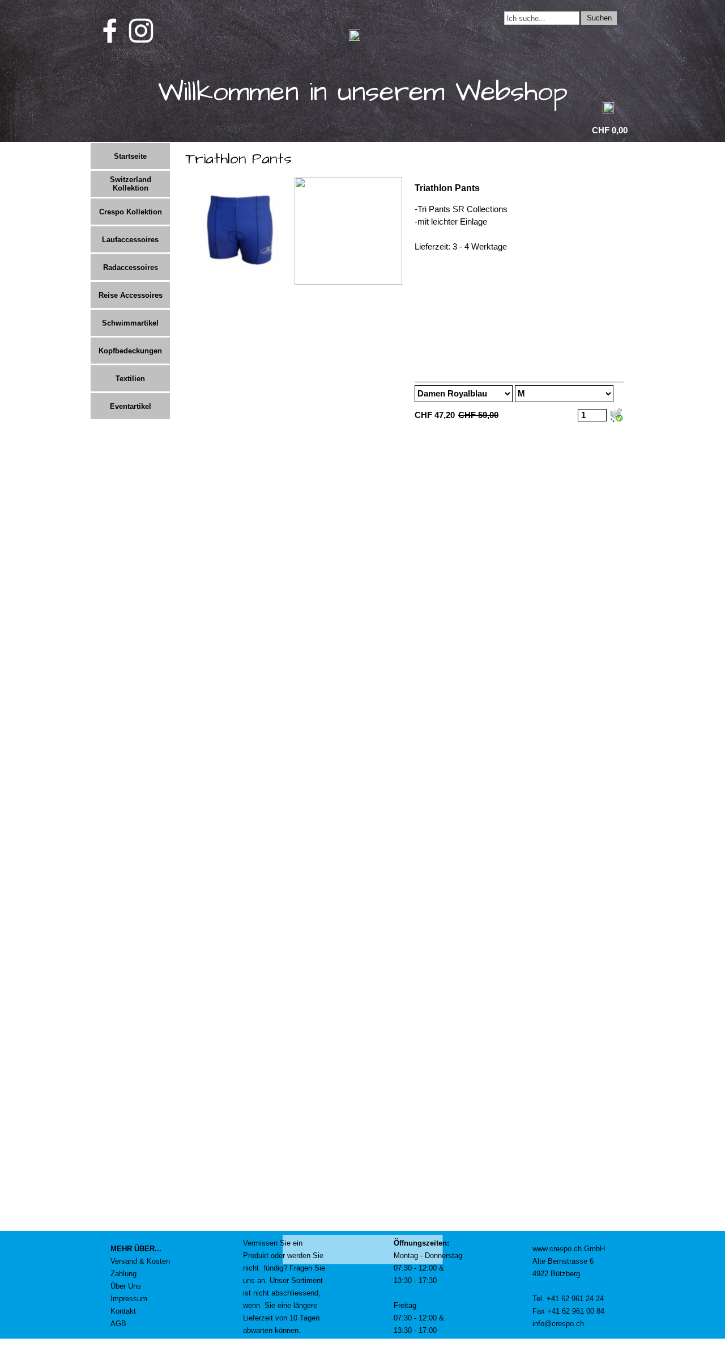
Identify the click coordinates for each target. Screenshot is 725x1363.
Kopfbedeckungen (130, 351)
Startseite (130, 156)
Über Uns (125, 1286)
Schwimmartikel (130, 323)
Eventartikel (130, 406)
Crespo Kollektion (130, 212)
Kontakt (123, 1311)
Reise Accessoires (131, 295)
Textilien (130, 378)
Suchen (599, 18)
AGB (118, 1323)
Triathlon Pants (447, 188)
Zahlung (123, 1273)
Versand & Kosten (140, 1261)
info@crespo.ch (558, 1323)
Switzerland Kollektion (130, 183)
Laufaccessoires (130, 239)
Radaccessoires (130, 267)
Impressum (128, 1298)
